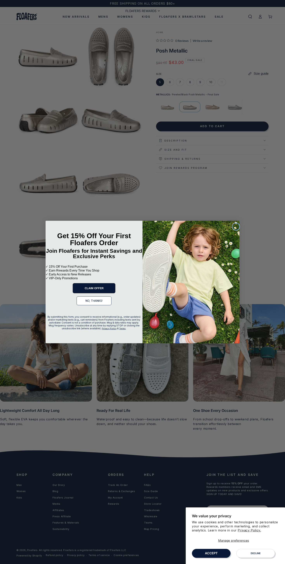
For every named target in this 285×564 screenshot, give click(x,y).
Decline (256, 553)
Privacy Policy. (249, 530)
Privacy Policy (109, 328)
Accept (211, 553)
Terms (122, 328)
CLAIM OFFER (94, 288)
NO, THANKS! (94, 300)
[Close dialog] (235, 226)
